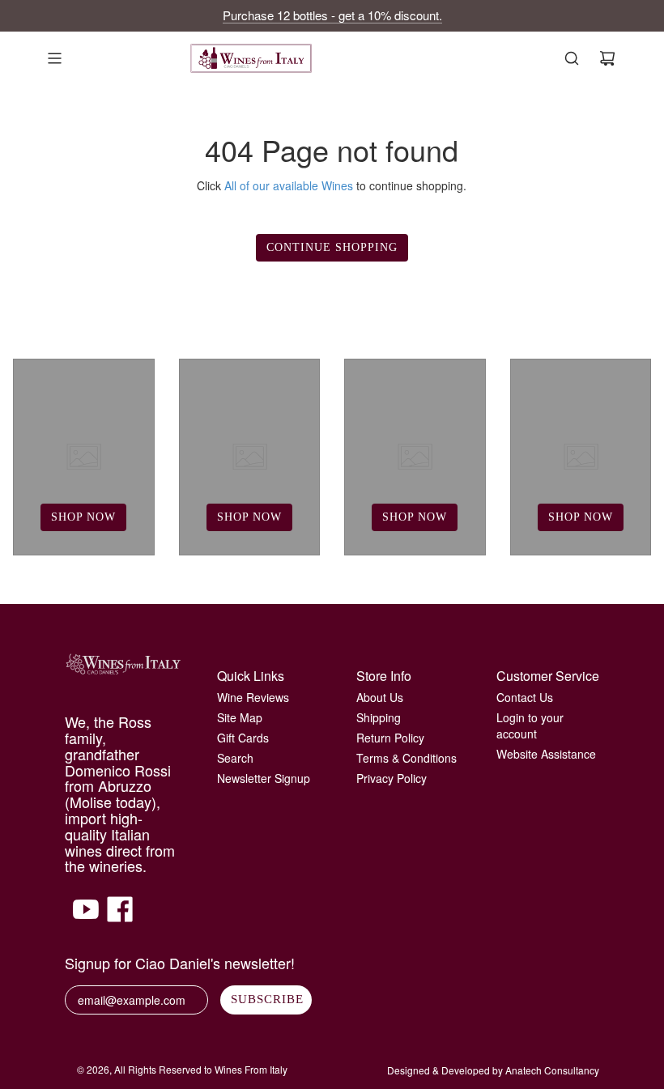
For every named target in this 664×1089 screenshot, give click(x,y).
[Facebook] (120, 917)
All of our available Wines (288, 185)
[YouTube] (86, 917)
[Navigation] (54, 58)
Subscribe (267, 999)
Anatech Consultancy (552, 1070)
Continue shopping (332, 247)
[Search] (572, 58)
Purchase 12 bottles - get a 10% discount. (332, 14)
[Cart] (607, 58)
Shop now (83, 517)
